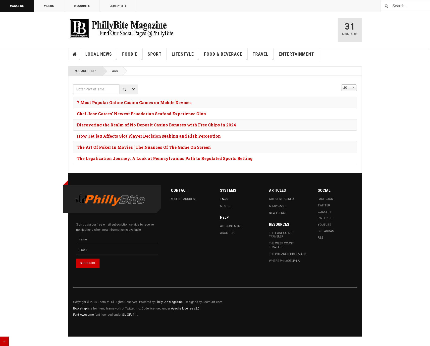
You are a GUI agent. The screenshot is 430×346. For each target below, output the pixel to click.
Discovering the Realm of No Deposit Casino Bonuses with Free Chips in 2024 (156, 124)
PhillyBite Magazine (169, 302)
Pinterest (325, 218)
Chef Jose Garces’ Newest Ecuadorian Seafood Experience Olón (141, 113)
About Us (227, 233)
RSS (320, 237)
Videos (49, 6)
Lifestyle (183, 54)
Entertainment (296, 54)
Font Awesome (83, 314)
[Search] (124, 89)
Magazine (17, 6)
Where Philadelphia (284, 261)
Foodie (129, 54)
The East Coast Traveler (281, 234)
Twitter (324, 205)
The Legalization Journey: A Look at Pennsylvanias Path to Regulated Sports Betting (165, 158)
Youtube (324, 225)
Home (74, 54)
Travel (261, 54)
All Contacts (230, 226)
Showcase (277, 206)
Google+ (324, 212)
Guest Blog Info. (281, 199)
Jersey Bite (118, 6)
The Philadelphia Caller (287, 254)
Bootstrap (80, 308)
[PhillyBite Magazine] (121, 28)
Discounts (82, 6)
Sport (154, 54)
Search (225, 206)
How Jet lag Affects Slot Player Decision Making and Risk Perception (149, 136)
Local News (98, 54)
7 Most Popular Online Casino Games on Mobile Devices (134, 102)
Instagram (326, 231)
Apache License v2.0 (185, 308)
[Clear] (133, 89)
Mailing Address (183, 199)
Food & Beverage (223, 54)
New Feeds (277, 213)
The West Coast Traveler (281, 245)
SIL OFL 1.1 (129, 314)
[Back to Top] (4, 341)
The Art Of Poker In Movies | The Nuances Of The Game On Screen (144, 147)
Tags (114, 71)
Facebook (325, 199)
